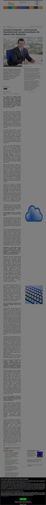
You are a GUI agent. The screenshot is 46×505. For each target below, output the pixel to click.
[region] (23, 491)
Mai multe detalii (27, 482)
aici (8, 487)
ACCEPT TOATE (23, 499)
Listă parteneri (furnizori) (5, 496)
